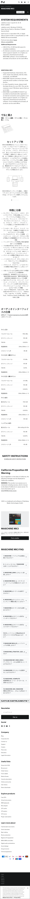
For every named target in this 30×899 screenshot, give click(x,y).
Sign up (15, 717)
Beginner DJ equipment (7, 837)
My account (4, 768)
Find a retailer (20, 12)
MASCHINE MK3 (7, 8)
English (2, 874)
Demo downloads (5, 787)
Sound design (4, 846)
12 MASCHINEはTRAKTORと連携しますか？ (14, 652)
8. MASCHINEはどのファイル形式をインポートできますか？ (13, 617)
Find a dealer (4, 773)
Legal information (6, 755)
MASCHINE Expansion (10, 276)
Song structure (5, 848)
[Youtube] (7, 726)
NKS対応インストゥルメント (19, 274)
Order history (4, 770)
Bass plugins (4, 805)
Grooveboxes (8, 6)
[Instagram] (4, 726)
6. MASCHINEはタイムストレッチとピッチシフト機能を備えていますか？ (14, 600)
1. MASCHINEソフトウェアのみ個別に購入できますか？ (14, 556)
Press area (3, 749)
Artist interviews (5, 829)
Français (2, 881)
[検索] (18, 2)
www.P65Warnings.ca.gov (8, 490)
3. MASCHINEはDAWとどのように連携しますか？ (13, 573)
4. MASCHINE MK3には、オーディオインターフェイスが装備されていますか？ (14, 582)
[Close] (27, 888)
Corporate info (5, 738)
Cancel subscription (6, 779)
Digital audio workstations (8, 843)
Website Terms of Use (7, 897)
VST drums (4, 814)
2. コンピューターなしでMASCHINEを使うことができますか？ (13, 565)
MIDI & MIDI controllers (7, 840)
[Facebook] (2, 726)
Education (3, 752)
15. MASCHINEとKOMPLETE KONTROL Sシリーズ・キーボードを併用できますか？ (13, 680)
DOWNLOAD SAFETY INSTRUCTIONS (15, 459)
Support (3, 744)
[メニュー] (28, 2)
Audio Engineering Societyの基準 (18, 315)
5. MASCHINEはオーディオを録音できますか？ (13, 592)
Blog (2, 736)
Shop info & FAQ (5, 765)
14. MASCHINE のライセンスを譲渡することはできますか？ (14, 671)
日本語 (2, 876)
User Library (4, 784)
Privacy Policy (17, 897)
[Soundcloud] (9, 726)
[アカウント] (21, 2)
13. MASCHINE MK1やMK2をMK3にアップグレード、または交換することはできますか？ (14, 662)
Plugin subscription (6, 816)
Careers (3, 747)
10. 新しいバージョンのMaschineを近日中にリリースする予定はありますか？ (14, 634)
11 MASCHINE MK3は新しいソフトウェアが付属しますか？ (14, 644)
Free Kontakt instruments (8, 826)
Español (2, 883)
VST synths (4, 808)
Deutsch (2, 878)
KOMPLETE (6, 274)
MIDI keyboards (5, 802)
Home (2, 6)
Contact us (4, 741)
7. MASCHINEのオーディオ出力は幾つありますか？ (14, 608)
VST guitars (4, 811)
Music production (5, 835)
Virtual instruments (6, 800)
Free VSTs (3, 797)
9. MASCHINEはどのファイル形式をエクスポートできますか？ (13, 625)
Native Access (5, 776)
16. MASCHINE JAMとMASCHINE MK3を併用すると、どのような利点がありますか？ (14, 690)
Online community (6, 781)
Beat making (4, 832)
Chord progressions (6, 851)
